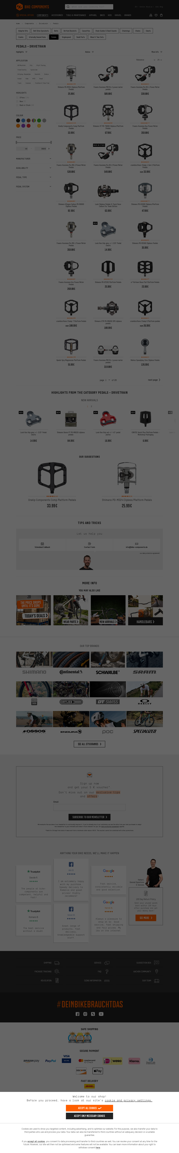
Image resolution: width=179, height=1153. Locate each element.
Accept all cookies (87, 1108)
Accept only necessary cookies (89, 1116)
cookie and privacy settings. (128, 1100)
